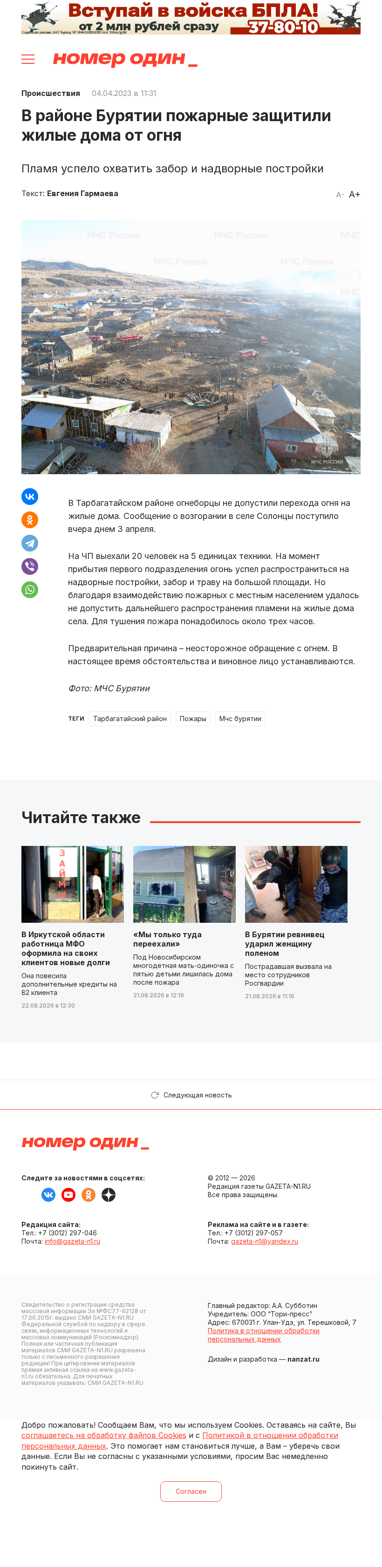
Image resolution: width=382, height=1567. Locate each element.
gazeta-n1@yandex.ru (264, 1241)
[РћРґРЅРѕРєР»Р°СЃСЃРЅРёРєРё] (29, 519)
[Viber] (29, 566)
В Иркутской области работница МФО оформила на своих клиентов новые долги (65, 948)
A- (340, 194)
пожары (193, 718)
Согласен (191, 1491)
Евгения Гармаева (82, 193)
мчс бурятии (240, 718)
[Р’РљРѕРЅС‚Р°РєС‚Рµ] (29, 496)
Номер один (125, 60)
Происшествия (50, 93)
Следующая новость (198, 1095)
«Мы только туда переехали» (167, 939)
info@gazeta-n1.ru (72, 1241)
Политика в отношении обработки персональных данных (264, 1335)
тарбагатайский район (130, 718)
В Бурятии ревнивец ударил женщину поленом (285, 944)
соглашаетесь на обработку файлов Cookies (103, 1435)
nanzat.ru (303, 1359)
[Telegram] (29, 543)
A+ (355, 194)
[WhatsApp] (29, 589)
